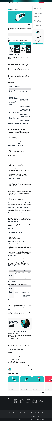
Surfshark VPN (15, 399)
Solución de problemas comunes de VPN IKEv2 (38, 18)
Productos (15, 2)
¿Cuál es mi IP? (40, 400)
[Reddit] (31, 24)
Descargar (21, 2)
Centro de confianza (28, 404)
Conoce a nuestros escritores (28, 369)
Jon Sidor (11, 9)
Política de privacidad (37, 419)
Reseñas (21, 404)
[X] (30, 24)
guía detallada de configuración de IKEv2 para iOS (25, 191)
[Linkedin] (29, 24)
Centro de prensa (28, 403)
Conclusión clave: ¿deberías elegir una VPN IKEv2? (38, 25)
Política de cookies (33, 419)
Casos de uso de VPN (22, 401)
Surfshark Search (15, 403)
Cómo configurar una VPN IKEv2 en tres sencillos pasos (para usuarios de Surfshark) (38, 14)
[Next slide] (43, 392)
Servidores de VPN (22, 402)
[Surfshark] (10, 2)
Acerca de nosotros (28, 402)
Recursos (24, 2)
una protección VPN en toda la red (15, 245)
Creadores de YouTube (34, 400)
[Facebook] (28, 24)
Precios (18, 2)
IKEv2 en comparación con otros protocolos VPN (37, 23)
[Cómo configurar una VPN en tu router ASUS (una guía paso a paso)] (14, 379)
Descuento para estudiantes (35, 401)
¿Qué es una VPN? (22, 399)
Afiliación (33, 399)
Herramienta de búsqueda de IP (41, 401)
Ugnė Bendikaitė (19, 9)
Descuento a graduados (34, 402)
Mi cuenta (36, 2)
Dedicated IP (21, 403)
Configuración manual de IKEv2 (37, 16)
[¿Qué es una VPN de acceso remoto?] (26, 379)
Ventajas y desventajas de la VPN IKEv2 (37, 9)
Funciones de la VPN (22, 400)
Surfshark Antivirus (16, 402)
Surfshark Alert (15, 401)
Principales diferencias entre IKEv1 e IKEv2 (38, 11)
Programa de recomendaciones (34, 403)
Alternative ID (15, 400)
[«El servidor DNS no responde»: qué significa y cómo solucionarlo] (38, 379)
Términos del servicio (42, 419)
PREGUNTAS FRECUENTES (37, 27)
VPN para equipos (28, 2)
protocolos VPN (13, 84)
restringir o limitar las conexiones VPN (15, 248)
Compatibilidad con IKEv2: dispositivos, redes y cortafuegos (37, 21)
